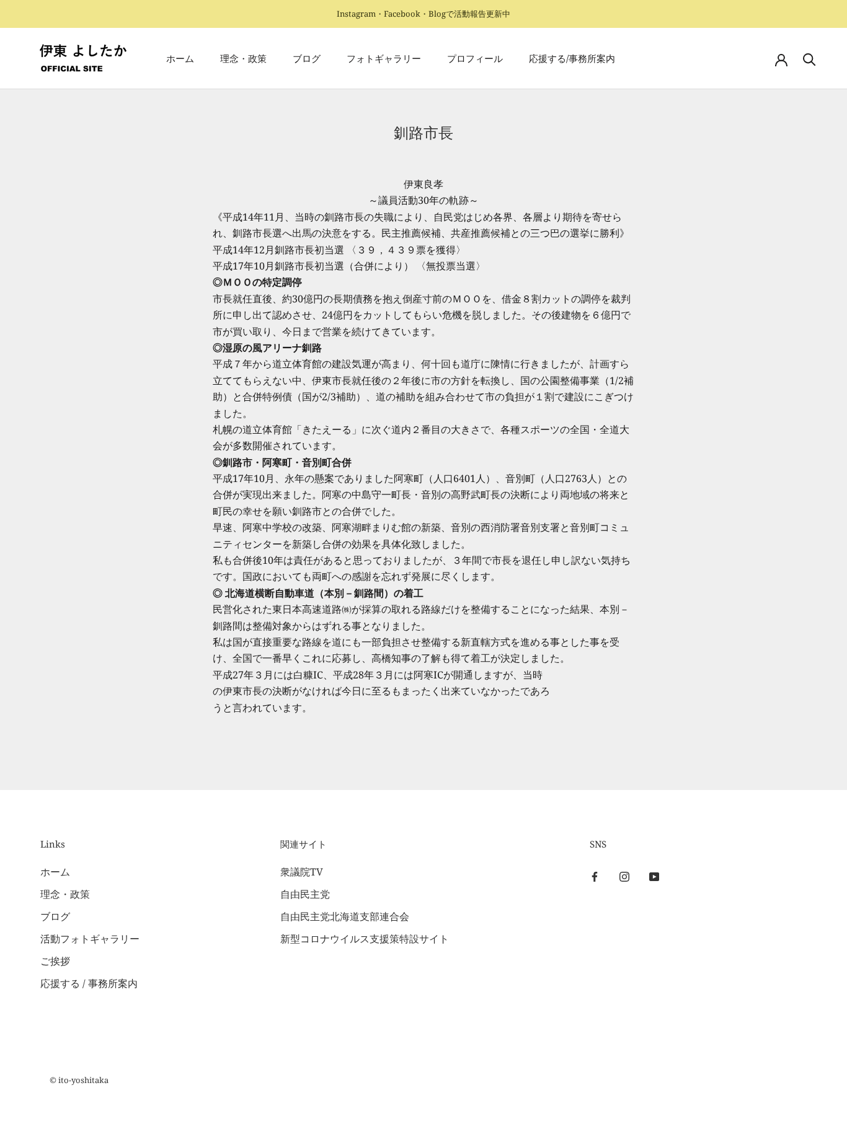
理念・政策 (243, 59)
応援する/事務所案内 (572, 59)
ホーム (180, 59)
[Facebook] (595, 876)
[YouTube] (654, 876)
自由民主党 (305, 894)
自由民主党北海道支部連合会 (344, 916)
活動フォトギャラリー (90, 939)
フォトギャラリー (384, 59)
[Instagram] (624, 876)
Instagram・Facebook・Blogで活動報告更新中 (423, 13)
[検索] (809, 58)
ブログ (307, 59)
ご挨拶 (55, 961)
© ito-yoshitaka (79, 1080)
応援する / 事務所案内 (89, 983)
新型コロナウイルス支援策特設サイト (364, 939)
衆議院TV (301, 872)
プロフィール (475, 59)
